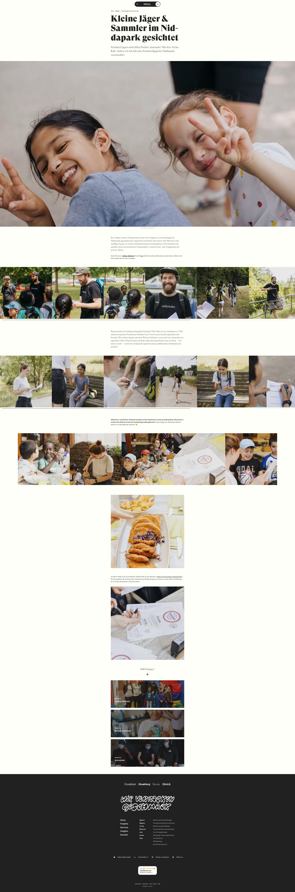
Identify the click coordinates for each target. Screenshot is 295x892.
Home (112, 11)
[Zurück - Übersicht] (137, 4)
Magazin (118, 11)
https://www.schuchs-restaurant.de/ (169, 577)
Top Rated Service (145, 871)
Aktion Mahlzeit (128, 256)
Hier (141, 256)
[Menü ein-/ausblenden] (158, 4)
